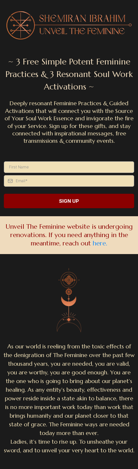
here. (100, 243)
